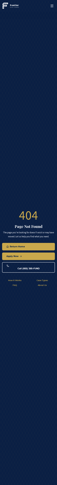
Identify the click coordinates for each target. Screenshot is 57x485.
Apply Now (12, 256)
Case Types (42, 280)
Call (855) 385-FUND (28, 268)
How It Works (14, 280)
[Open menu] (52, 6)
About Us (42, 285)
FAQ (15, 285)
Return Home (17, 246)
